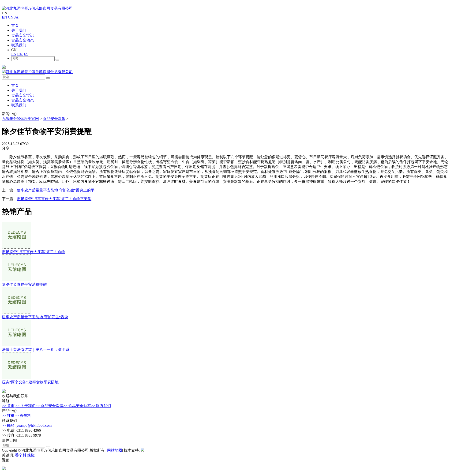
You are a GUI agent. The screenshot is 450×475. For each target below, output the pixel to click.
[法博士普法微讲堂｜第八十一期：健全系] (16, 345)
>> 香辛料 (23, 416)
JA (16, 17)
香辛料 (20, 455)
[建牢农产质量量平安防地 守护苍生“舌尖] (16, 312)
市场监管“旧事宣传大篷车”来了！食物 (33, 252)
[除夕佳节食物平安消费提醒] (16, 280)
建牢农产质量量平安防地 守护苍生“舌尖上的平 (55, 190)
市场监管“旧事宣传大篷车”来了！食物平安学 (54, 199)
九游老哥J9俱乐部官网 (20, 119)
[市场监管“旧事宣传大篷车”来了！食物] (16, 247)
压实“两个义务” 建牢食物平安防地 (30, 382)
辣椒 (31, 455)
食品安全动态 (22, 40)
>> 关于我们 (25, 406)
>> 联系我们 (101, 406)
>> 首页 (8, 406)
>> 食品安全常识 (49, 406)
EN (4, 17)
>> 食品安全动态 (77, 406)
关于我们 (18, 30)
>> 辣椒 (8, 416)
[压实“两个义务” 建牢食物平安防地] (16, 378)
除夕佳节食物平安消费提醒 (24, 284)
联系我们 (18, 45)
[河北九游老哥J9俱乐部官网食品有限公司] (37, 8)
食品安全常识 (22, 35)
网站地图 (114, 450)
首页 (15, 25)
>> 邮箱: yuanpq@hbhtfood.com (27, 425)
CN (10, 17)
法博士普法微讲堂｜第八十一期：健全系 (35, 350)
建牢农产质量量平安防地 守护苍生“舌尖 (35, 317)
